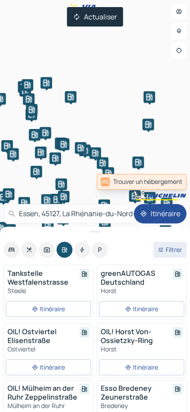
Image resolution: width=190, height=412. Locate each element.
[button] (135, 196)
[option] (11, 250)
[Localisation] (178, 50)
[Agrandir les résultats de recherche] (95, 232)
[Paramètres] (178, 31)
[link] (141, 182)
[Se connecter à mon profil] (178, 11)
